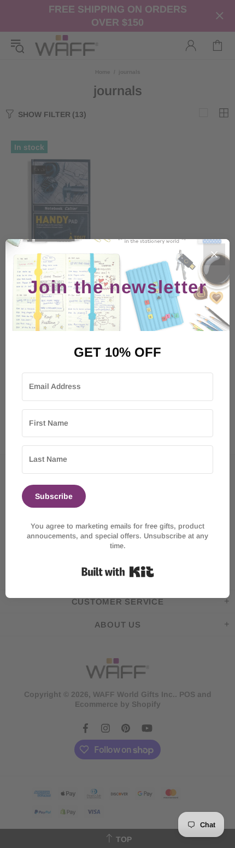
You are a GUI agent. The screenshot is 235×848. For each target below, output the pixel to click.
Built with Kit (117, 572)
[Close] (214, 254)
